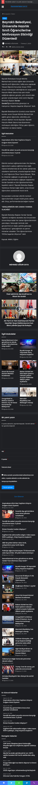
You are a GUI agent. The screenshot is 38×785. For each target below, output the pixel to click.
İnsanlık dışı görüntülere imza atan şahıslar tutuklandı (24, 513)
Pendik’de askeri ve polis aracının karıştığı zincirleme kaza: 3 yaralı (18, 522)
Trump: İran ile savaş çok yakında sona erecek (25, 668)
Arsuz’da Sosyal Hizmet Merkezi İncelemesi (8, 374)
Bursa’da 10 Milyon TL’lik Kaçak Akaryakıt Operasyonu (24, 578)
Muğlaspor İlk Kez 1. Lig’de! (25, 586)
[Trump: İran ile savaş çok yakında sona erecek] (8, 670)
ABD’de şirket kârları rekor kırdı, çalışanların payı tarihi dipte (14, 544)
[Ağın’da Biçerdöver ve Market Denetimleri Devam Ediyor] (8, 652)
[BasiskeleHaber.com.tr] (19, 6)
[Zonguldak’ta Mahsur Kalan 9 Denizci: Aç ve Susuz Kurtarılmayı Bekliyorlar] (10, 392)
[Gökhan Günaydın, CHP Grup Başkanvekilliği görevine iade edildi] (8, 641)
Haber (13, 14)
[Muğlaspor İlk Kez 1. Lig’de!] (8, 589)
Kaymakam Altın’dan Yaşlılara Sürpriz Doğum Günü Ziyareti (16, 504)
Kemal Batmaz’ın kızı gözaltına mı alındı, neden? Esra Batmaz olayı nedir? (10, 343)
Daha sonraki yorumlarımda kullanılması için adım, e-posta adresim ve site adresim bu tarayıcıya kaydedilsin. (18, 478)
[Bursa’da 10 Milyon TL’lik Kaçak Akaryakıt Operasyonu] (8, 579)
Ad (3, 451)
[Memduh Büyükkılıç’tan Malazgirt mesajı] (28, 392)
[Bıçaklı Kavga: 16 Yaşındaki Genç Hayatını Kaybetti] (28, 344)
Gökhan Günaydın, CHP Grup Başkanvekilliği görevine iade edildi (24, 641)
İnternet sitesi (6, 467)
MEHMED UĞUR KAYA (11, 43)
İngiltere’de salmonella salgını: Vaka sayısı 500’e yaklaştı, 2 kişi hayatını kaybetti (18, 536)
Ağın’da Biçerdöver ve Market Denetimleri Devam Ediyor (23, 651)
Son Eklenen (19, 497)
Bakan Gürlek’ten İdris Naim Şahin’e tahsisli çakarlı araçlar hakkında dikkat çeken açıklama (27, 377)
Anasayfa (6, 14)
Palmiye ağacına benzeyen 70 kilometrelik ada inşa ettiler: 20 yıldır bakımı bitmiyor (18, 552)
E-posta (5, 459)
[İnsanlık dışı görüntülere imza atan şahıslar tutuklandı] (8, 514)
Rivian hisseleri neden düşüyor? (14, 529)
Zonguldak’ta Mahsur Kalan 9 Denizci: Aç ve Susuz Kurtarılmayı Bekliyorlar (9, 403)
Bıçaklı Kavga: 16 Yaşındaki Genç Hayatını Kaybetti (26, 352)
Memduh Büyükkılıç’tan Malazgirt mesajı (26, 401)
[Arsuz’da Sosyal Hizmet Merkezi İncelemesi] (10, 365)
